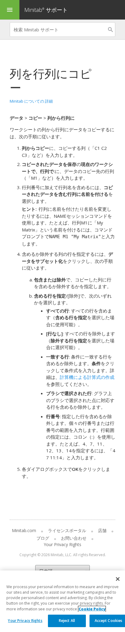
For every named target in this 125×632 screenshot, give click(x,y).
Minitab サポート (46, 9)
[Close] (117, 579)
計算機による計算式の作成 (87, 377)
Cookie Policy (92, 609)
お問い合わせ (73, 538)
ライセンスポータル (67, 530)
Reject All (67, 620)
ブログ (42, 538)
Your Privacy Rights (25, 620)
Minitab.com (24, 530)
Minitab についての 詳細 (31, 101)
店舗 (102, 530)
